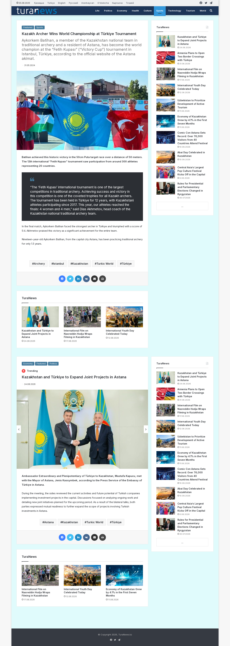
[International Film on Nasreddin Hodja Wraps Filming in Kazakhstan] (82, 316)
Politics (108, 10)
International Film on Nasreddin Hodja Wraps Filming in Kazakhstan (78, 333)
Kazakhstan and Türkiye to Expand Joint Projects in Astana (38, 333)
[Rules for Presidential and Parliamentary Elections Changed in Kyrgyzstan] (165, 188)
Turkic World (104, 263)
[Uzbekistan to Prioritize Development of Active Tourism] (165, 105)
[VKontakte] (86, 278)
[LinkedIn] (78, 278)
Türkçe (51, 3)
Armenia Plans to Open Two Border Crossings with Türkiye (191, 56)
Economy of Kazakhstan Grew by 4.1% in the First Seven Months (192, 120)
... (182, 206)
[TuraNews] (37, 10)
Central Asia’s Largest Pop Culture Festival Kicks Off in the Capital (191, 171)
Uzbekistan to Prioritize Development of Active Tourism (191, 104)
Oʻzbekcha (103, 3)
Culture (148, 10)
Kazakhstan (80, 263)
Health (135, 10)
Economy (122, 10)
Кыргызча (117, 3)
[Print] (102, 278)
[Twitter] (70, 278)
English (61, 3)
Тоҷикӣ (130, 3)
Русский (73, 3)
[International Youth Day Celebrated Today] (124, 316)
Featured (27, 27)
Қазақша (39, 3)
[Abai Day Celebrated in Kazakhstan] (165, 157)
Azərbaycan (87, 3)
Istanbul (58, 263)
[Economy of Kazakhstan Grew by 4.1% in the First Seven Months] (165, 121)
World (203, 10)
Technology (174, 10)
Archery (39, 263)
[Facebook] (62, 278)
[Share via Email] (94, 278)
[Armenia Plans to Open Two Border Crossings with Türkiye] (165, 57)
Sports (159, 10)
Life (97, 10)
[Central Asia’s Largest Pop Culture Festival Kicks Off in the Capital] (165, 172)
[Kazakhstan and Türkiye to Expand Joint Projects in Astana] (40, 316)
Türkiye (127, 263)
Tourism (190, 10)
